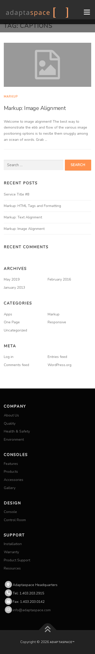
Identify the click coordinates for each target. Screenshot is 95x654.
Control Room (15, 520)
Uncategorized (15, 330)
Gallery (9, 487)
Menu (86, 12)
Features (11, 463)
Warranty (11, 552)
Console (10, 511)
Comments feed (16, 365)
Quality (9, 423)
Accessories (13, 479)
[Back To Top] (47, 630)
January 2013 (14, 287)
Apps (8, 314)
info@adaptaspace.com (32, 610)
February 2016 (59, 279)
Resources (12, 568)
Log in (8, 356)
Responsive (57, 322)
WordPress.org (59, 365)
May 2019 (12, 279)
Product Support (17, 560)
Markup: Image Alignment (35, 108)
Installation (13, 543)
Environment (14, 439)
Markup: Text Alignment (23, 217)
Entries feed (57, 356)
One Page (12, 322)
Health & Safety (17, 431)
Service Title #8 (16, 194)
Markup (11, 97)
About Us (11, 415)
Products (11, 471)
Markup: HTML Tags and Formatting (32, 205)
